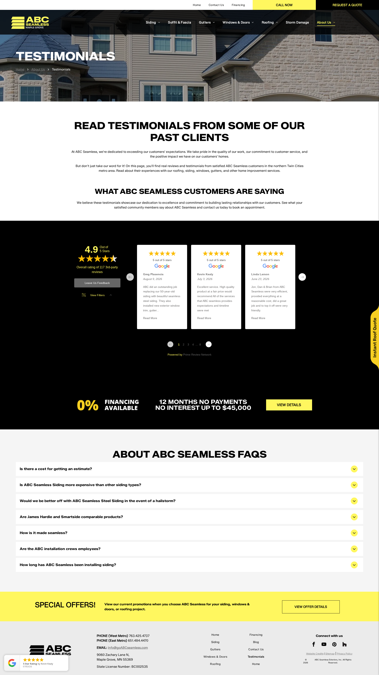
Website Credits (315, 653)
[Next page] (209, 344)
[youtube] (324, 645)
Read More (150, 318)
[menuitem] (197, 5)
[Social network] (344, 645)
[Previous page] (170, 344)
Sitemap (330, 653)
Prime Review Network (197, 354)
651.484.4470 (138, 640)
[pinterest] (334, 645)
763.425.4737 (139, 636)
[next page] (302, 277)
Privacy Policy (344, 653)
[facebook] (314, 645)
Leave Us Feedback (97, 282)
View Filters (97, 295)
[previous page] (130, 277)
